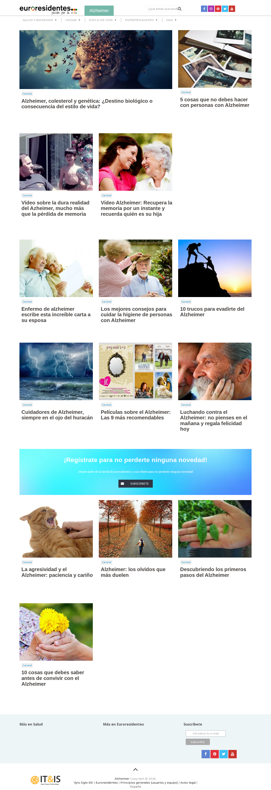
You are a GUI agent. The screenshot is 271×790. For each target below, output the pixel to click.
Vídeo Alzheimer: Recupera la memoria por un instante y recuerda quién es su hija (136, 208)
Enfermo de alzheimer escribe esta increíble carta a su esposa (55, 314)
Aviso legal (188, 782)
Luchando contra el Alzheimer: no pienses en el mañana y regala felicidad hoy (213, 420)
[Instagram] (211, 9)
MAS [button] (169, 20)
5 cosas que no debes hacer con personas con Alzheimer (214, 102)
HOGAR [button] (71, 20)
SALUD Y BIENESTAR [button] (38, 20)
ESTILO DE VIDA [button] (101, 20)
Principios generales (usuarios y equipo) (149, 782)
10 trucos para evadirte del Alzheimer (212, 312)
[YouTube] (232, 9)
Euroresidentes (107, 782)
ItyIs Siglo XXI (83, 782)
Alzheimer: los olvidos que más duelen (133, 572)
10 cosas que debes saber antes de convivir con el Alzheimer (52, 678)
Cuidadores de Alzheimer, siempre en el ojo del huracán (57, 415)
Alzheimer (122, 778)
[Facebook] (204, 9)
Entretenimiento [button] (139, 20)
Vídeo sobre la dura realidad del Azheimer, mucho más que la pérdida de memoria (55, 208)
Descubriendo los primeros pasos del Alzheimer (213, 572)
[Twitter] (225, 9)
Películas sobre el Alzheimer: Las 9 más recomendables (136, 415)
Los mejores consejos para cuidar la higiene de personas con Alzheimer (136, 314)
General (27, 93)
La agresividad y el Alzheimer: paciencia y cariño (57, 572)
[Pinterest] (218, 9)
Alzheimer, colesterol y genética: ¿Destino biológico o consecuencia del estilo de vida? (87, 104)
